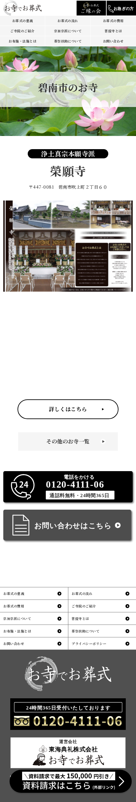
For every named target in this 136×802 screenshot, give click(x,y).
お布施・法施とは (22, 41)
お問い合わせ (113, 41)
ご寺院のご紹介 (22, 30)
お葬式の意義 (22, 20)
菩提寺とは (113, 30)
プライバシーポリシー (89, 643)
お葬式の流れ (67, 20)
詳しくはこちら (68, 409)
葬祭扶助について (68, 41)
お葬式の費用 (113, 20)
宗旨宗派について (68, 30)
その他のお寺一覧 (68, 441)
